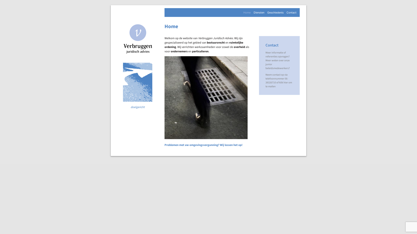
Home (247, 12)
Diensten (259, 12)
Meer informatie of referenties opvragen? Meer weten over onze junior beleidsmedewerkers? (278, 60)
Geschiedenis (275, 12)
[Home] (137, 41)
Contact (291, 12)
